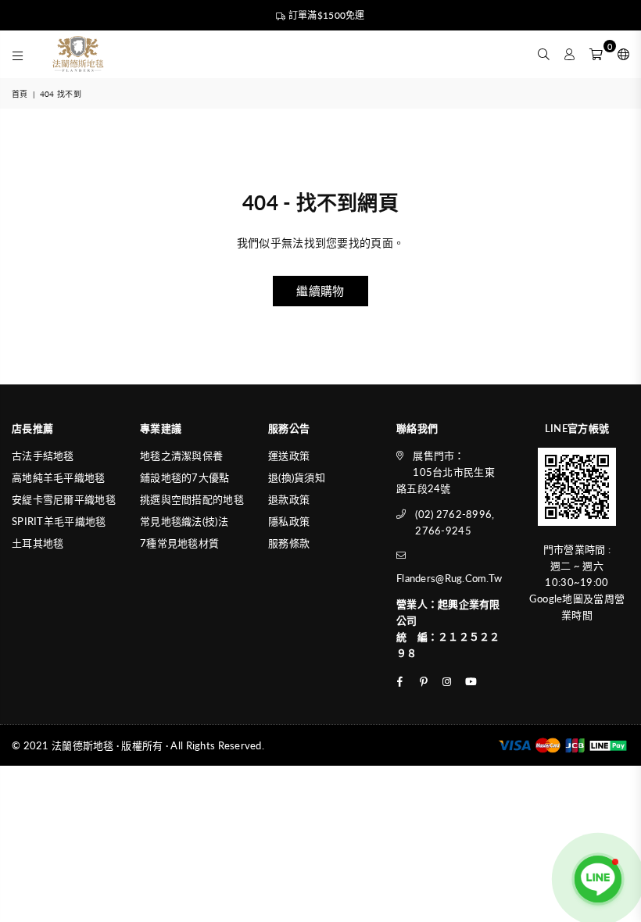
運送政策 (289, 455)
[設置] (620, 54)
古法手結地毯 (43, 455)
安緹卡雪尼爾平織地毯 (64, 499)
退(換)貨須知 (296, 477)
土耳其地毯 (37, 543)
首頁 (20, 93)
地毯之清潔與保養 (181, 455)
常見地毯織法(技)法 (184, 521)
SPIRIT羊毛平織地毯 (59, 521)
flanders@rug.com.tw (449, 578)
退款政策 (289, 499)
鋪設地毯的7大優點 (185, 477)
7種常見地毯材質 (179, 543)
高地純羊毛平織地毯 (59, 477)
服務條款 (289, 543)
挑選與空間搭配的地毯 (192, 499)
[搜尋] (544, 54)
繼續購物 (320, 291)
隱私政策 (289, 521)
